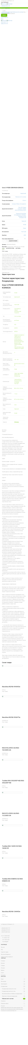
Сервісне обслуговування (7, 956)
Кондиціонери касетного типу (8, 991)
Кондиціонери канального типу (9, 988)
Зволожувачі (4, 983)
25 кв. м (24, 200)
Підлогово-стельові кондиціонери (9, 996)
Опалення (3, 1001)
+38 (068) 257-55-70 (5, 7)
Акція (2, 979)
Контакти (3, 975)
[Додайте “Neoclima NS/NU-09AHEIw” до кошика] (3, 694)
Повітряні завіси (4, 1003)
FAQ (2, 949)
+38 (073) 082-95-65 (5, 8)
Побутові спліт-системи (18, 12)
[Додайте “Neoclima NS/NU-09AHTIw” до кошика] (3, 724)
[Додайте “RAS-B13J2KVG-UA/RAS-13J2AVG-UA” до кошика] (3, 823)
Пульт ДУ (20, 207)
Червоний (24, 221)
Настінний (23, 231)
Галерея (3, 965)
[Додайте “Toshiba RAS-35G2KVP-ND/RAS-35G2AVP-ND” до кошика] (3, 790)
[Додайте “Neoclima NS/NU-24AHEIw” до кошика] (3, 919)
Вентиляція (3, 981)
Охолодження (23, 203)
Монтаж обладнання (5, 954)
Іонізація (14, 203)
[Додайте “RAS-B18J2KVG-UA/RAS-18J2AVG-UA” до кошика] (3, 757)
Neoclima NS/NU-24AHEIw (11, 911)
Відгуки (2, 970)
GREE (25, 235)
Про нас (3, 947)
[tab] (3, 248)
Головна (4, 12)
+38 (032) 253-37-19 (5, 928)
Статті (2, 972)
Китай (24, 224)
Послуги (3, 968)
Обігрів (17, 203)
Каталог (3, 963)
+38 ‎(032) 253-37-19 (5, 5)
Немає (24, 228)
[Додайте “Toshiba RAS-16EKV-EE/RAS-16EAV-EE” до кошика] (3, 855)
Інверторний (23, 193)
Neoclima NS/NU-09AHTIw (11, 717)
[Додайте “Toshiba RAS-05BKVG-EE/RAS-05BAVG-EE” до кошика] (3, 888)
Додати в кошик (13, 240)
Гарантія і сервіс (4, 952)
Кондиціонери (9, 12)
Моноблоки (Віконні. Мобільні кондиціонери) (12, 993)
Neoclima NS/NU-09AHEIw (11, 687)
